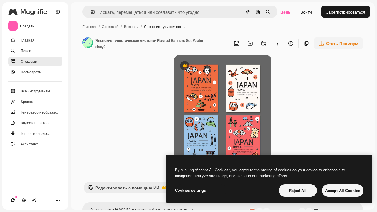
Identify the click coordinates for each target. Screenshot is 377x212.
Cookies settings (190, 190)
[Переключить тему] (34, 200)
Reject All (298, 190)
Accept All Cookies (342, 190)
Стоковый (110, 26)
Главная (89, 26)
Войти (306, 12)
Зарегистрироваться (345, 12)
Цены (286, 12)
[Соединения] (13, 200)
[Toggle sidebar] (57, 11)
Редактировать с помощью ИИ (123, 189)
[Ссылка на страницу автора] (87, 43)
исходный (214, 66)
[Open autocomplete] (91, 12)
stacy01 (101, 46)
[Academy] (23, 200)
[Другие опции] (277, 43)
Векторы (131, 26)
